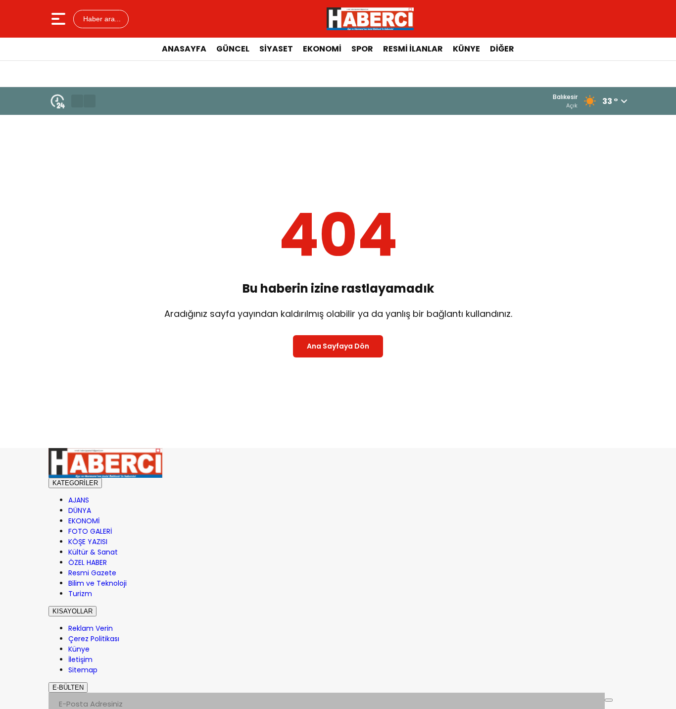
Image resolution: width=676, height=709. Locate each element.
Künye (79, 649)
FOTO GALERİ (90, 531)
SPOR (362, 48)
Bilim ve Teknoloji (97, 583)
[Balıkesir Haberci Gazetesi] (370, 18)
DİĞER (502, 48)
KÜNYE (466, 48)
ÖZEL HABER (87, 562)
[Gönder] (609, 700)
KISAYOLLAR (72, 611)
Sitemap (82, 670)
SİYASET (276, 48)
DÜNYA (79, 510)
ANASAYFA (184, 48)
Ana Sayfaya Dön (338, 346)
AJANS (78, 500)
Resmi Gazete (92, 573)
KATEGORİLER (75, 483)
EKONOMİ (322, 48)
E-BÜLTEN (68, 687)
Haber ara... (101, 19)
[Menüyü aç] (59, 19)
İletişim (80, 659)
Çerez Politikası (93, 639)
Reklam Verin (90, 628)
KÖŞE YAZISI (87, 542)
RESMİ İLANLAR (413, 48)
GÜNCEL (232, 48)
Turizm (80, 594)
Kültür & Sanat (93, 552)
